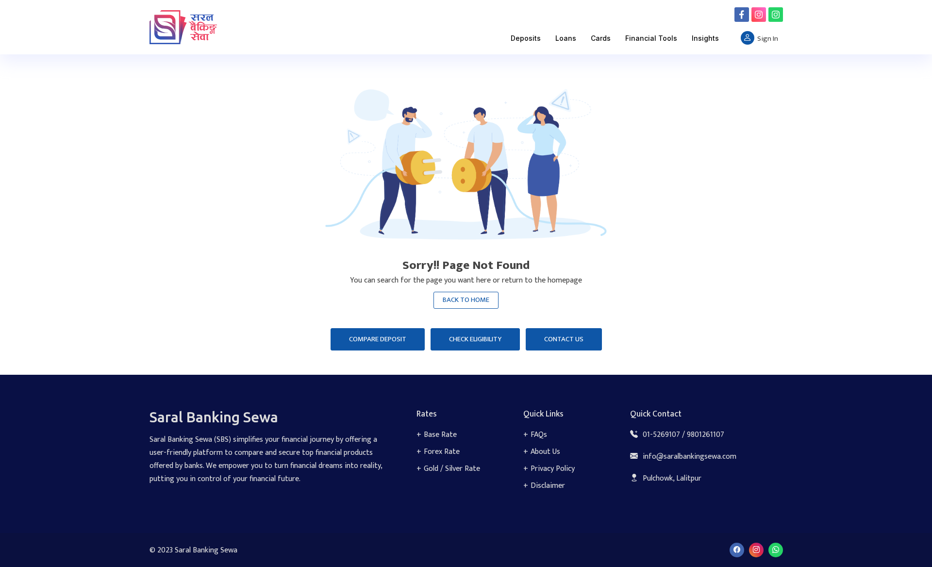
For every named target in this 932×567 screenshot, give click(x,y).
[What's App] (775, 14)
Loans (565, 38)
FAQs (539, 434)
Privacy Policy (553, 468)
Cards (601, 38)
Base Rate (440, 434)
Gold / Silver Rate (452, 468)
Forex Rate (442, 451)
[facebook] (741, 14)
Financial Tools (651, 38)
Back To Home (466, 300)
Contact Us (563, 339)
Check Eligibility (475, 339)
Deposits (526, 38)
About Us (545, 451)
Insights (705, 38)
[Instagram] (758, 14)
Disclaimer (548, 485)
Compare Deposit (377, 339)
